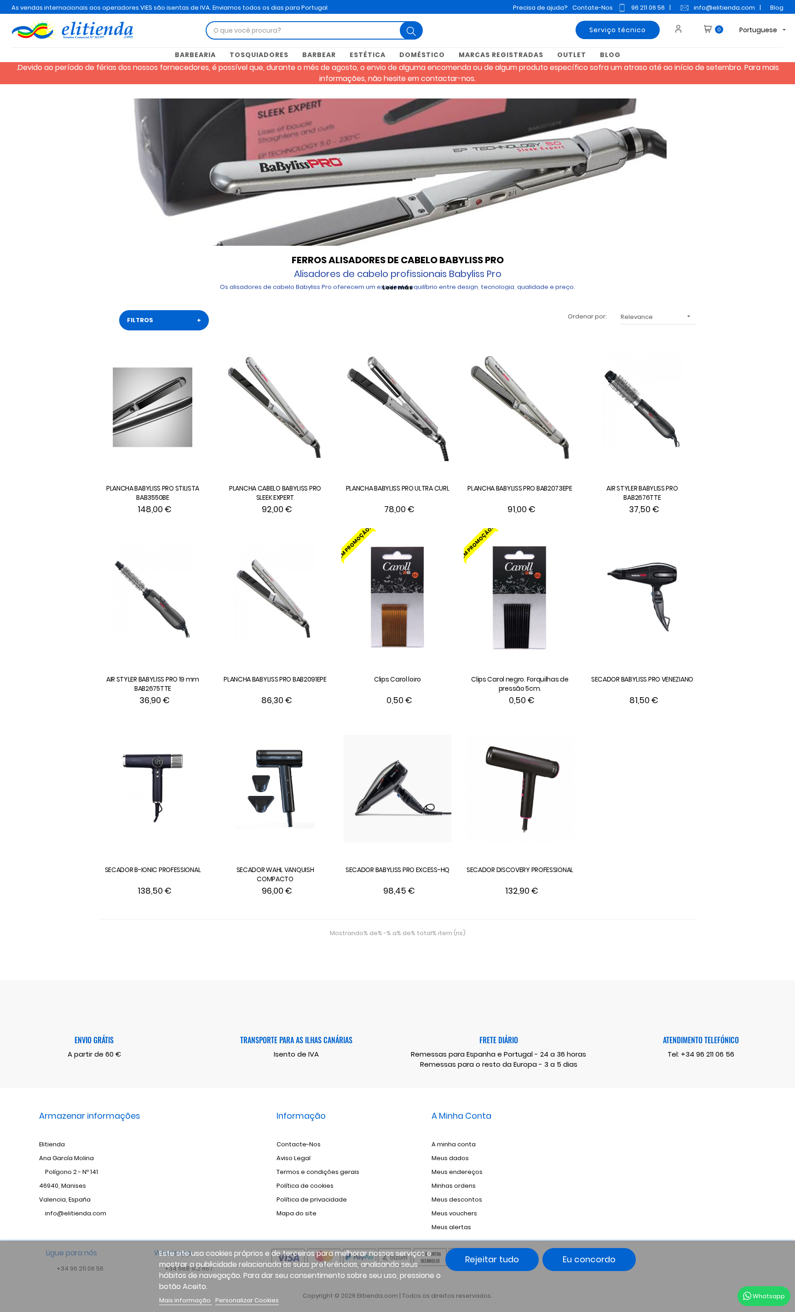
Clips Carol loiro (397, 679)
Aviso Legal (294, 1158)
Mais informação (185, 1300)
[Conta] (682, 29)
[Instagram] (695, 1160)
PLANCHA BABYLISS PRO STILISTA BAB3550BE (152, 493)
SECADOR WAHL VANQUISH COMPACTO (275, 874)
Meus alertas (451, 1227)
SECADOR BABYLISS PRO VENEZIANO (642, 679)
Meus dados (450, 1158)
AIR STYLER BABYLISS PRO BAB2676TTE (642, 493)
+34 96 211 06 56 (707, 1054)
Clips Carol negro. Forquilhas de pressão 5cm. (519, 684)
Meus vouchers (454, 1213)
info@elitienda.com (724, 7)
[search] (411, 30)
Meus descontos (457, 1199)
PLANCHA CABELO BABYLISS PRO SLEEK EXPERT (275, 493)
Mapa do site (297, 1213)
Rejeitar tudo (492, 1259)
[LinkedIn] (710, 1160)
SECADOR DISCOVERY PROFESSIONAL (520, 869)
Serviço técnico (617, 30)
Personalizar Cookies (247, 1300)
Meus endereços (457, 1172)
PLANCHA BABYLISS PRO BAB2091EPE (275, 679)
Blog (776, 7)
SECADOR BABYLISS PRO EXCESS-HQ (397, 869)
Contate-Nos (592, 7)
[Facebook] (664, 1160)
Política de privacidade (312, 1199)
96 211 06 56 (648, 7)
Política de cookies (305, 1185)
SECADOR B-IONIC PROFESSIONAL (153, 869)
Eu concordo (589, 1259)
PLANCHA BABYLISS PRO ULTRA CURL (397, 488)
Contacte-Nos (299, 1144)
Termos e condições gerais (318, 1172)
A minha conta (454, 1144)
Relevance (656, 316)
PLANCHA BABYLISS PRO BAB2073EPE (519, 488)
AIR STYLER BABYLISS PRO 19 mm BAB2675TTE (152, 684)
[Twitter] (679, 1160)
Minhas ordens (454, 1185)
